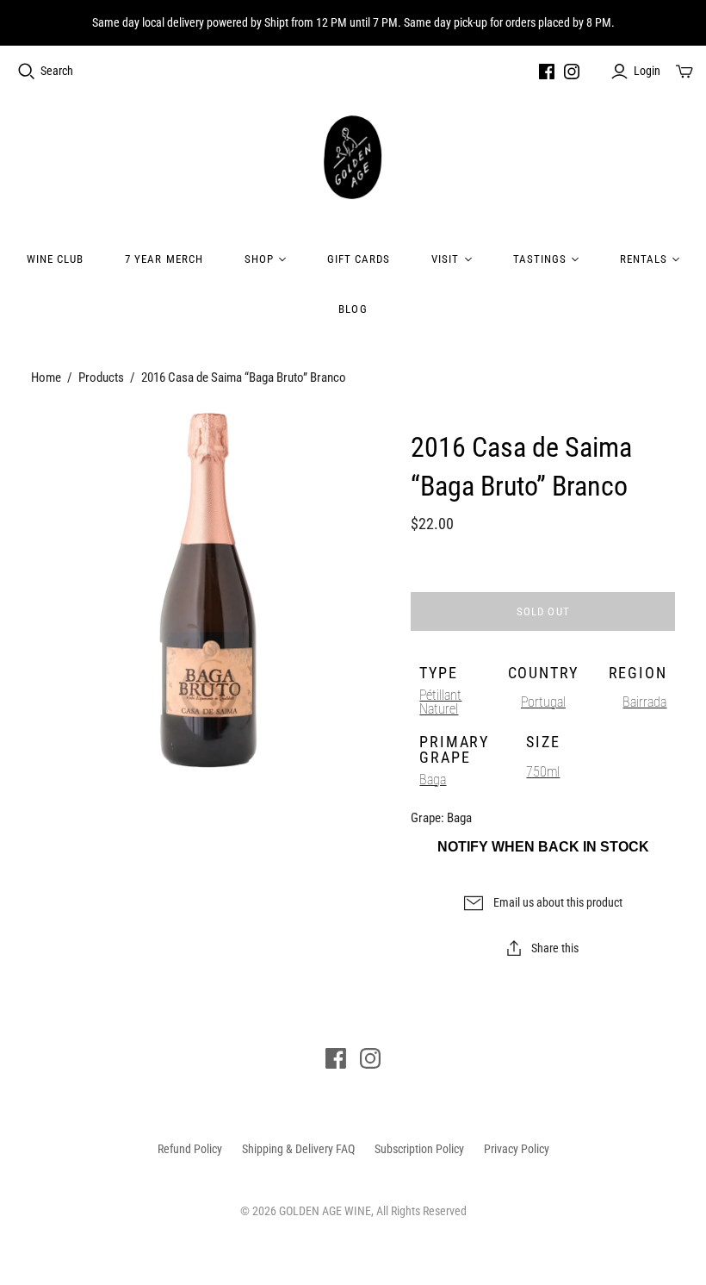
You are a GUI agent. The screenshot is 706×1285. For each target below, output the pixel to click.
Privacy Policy (516, 1149)
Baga (432, 779)
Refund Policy (190, 1149)
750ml (543, 772)
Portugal (543, 702)
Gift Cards (358, 259)
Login (647, 71)
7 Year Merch (163, 259)
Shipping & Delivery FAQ (298, 1149)
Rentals (643, 259)
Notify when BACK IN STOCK (543, 846)
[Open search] (26, 71)
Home (46, 377)
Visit (445, 259)
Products (101, 377)
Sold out (543, 611)
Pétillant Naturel (440, 702)
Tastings (540, 259)
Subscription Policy (419, 1149)
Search (56, 71)
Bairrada (644, 702)
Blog (352, 309)
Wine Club (55, 259)
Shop (259, 259)
